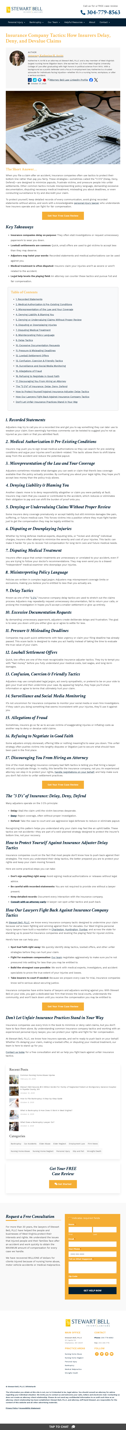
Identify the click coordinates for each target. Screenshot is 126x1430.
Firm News (93, 1144)
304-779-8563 (102, 12)
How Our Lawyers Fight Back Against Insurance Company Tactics (52, 396)
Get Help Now (93, 1290)
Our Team (53, 22)
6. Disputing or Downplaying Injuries (36, 324)
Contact (104, 22)
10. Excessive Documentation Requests (38, 345)
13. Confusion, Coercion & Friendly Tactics (39, 360)
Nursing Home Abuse (20, 1151)
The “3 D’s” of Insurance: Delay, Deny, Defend (41, 386)
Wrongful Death (94, 1151)
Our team (56, 957)
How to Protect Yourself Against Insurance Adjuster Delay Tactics (52, 391)
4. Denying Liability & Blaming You (35, 314)
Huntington (71, 929)
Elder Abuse (44, 1144)
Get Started (64, 1184)
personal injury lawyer (86, 203)
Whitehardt (31, 1387)
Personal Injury (15, 22)
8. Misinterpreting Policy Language (35, 335)
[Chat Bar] (63, 1427)
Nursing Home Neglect (43, 1151)
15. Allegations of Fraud (29, 371)
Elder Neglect (59, 1144)
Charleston (58, 929)
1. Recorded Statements (29, 299)
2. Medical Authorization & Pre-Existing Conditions (44, 304)
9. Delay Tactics (24, 340)
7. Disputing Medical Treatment (33, 330)
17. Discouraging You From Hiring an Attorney (41, 381)
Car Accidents (30, 1144)
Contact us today (15, 1052)
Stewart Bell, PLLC (19, 922)
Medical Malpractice (73, 1369)
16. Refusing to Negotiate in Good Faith (37, 376)
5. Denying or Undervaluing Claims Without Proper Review (49, 319)
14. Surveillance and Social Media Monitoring (41, 366)
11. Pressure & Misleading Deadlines (36, 350)
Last (95, 1234)
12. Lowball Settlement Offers (32, 355)
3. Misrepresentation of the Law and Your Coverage (44, 309)
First (71, 1234)
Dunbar (83, 929)
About (92, 22)
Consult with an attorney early (28, 901)
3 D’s (33, 597)
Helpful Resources (73, 22)
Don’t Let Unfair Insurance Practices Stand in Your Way (47, 401)
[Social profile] (97, 1354)
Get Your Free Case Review (63, 215)
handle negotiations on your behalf (74, 772)
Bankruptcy (35, 22)
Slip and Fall (78, 1151)
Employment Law (77, 1144)
